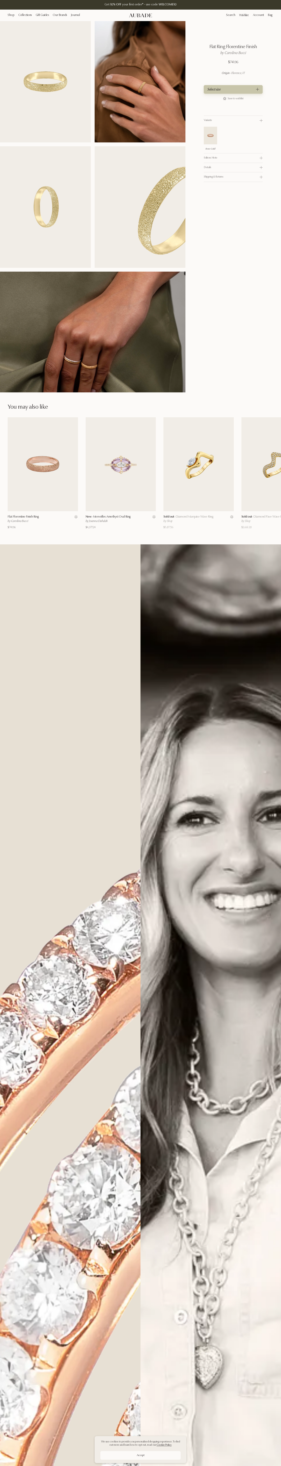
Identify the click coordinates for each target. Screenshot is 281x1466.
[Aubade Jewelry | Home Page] (140, 15)
